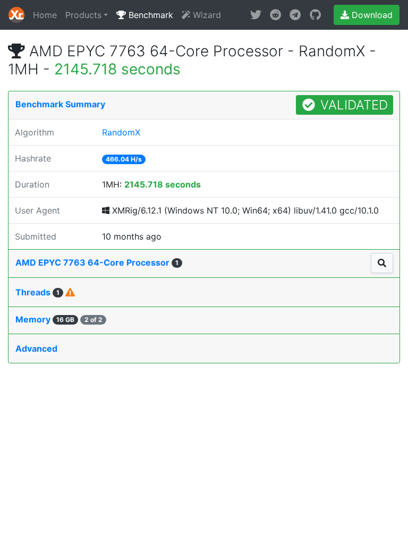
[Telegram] (295, 15)
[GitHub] (315, 15)
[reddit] (275, 15)
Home (45, 15)
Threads (37, 292)
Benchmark (149, 15)
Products (83, 15)
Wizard (205, 15)
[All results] (382, 263)
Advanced (36, 348)
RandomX (121, 132)
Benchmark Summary (60, 104)
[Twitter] (256, 15)
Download (371, 15)
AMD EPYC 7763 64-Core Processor (96, 262)
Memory (59, 319)
